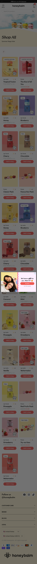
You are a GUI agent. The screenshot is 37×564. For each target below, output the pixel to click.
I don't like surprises (27, 286)
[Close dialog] (35, 273)
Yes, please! (27, 283)
